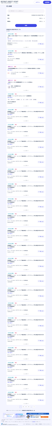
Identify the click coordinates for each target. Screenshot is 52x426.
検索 (26, 25)
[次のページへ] (34, 407)
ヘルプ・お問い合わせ (26, 424)
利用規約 (40, 424)
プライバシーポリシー (47, 424)
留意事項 (33, 421)
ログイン (38, 2)
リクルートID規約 (35, 424)
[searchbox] (26, 11)
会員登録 (47, 2)
